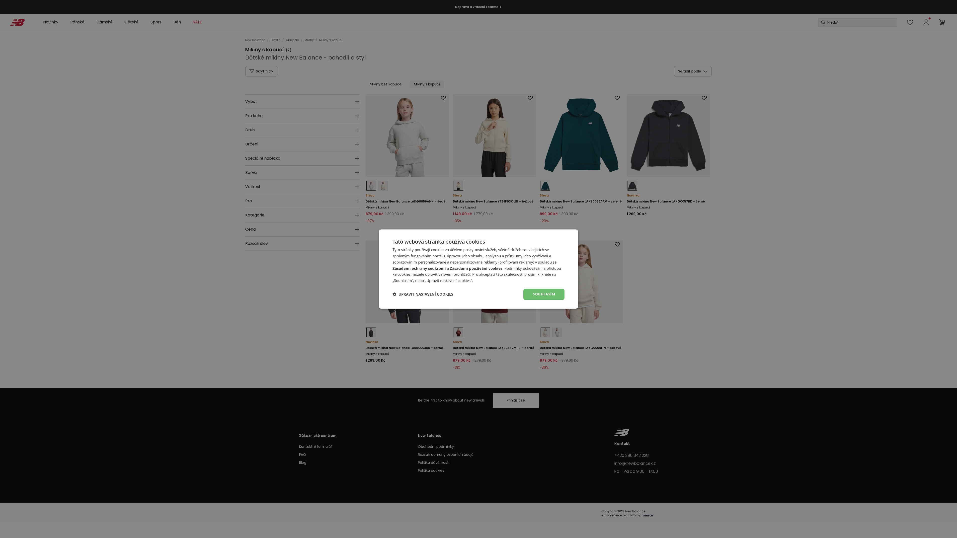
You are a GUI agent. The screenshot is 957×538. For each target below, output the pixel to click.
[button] (423, 294)
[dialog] (478, 269)
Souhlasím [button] (544, 294)
